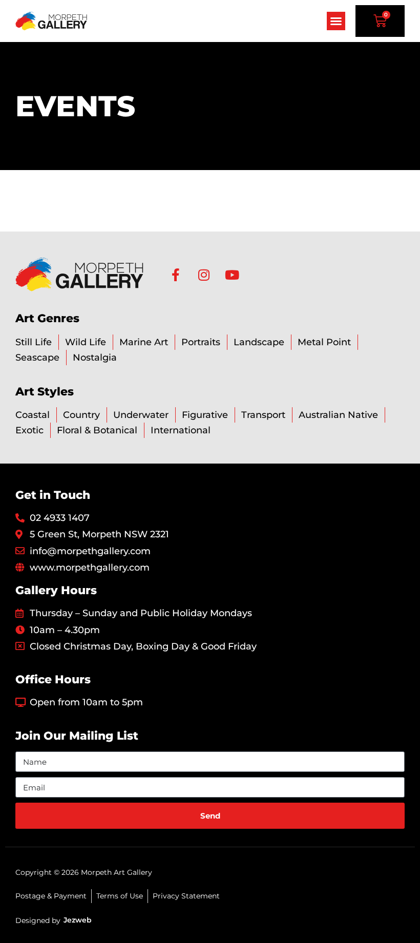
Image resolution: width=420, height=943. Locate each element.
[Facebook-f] (175, 274)
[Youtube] (231, 274)
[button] (336, 21)
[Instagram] (203, 274)
